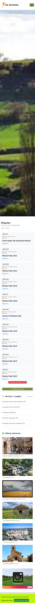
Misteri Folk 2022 (9, 271)
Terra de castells (10, 542)
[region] (17, 598)
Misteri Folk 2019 (9, 376)
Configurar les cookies (7, 600)
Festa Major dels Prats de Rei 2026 (11, 407)
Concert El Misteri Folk (11, 316)
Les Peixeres (8, 477)
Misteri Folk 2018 (9, 301)
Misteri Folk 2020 (9, 286)
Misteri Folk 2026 (9, 331)
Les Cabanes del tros (11, 520)
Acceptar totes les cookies (21, 600)
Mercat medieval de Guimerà (13, 456)
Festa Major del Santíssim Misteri (16, 240)
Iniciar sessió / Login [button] (18, 389)
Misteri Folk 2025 (9, 346)
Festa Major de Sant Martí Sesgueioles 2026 (13, 423)
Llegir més (5, 243)
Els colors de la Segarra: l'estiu (14, 499)
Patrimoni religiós (10, 563)
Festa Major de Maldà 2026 (9, 412)
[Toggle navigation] (32, 5)
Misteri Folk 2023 (9, 361)
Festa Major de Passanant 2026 (10, 418)
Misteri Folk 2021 (9, 255)
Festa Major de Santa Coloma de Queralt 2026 (14, 401)
